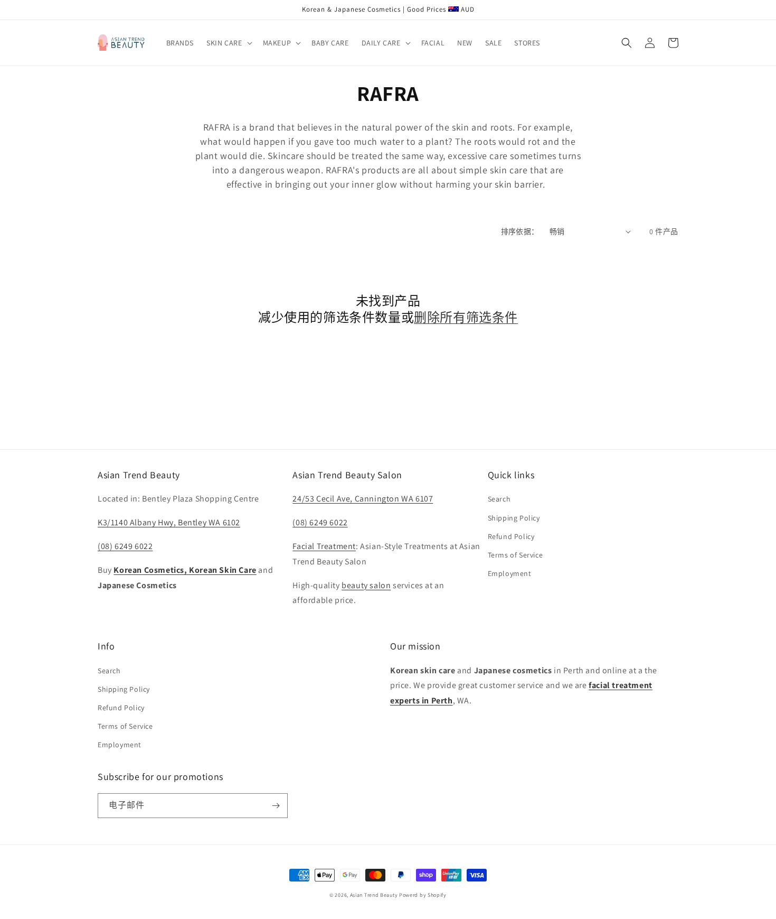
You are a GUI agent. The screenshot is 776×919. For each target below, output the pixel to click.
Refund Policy (511, 536)
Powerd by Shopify (423, 895)
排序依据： (520, 231)
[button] (228, 43)
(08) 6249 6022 (125, 546)
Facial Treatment (324, 546)
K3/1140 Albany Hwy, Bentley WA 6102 (169, 522)
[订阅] (275, 805)
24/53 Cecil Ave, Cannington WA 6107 (362, 498)
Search (499, 499)
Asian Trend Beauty (374, 895)
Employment (510, 573)
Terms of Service (515, 555)
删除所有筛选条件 (466, 317)
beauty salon (366, 585)
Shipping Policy (514, 518)
